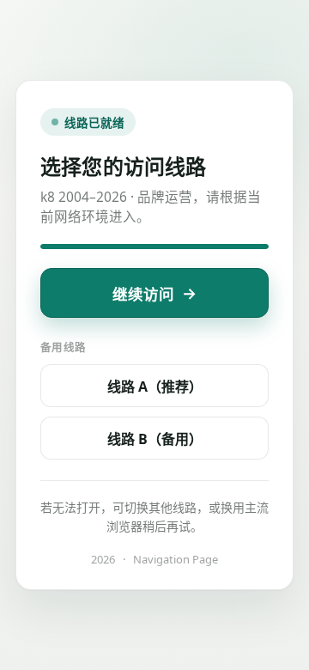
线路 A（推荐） (155, 386)
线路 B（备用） (155, 438)
